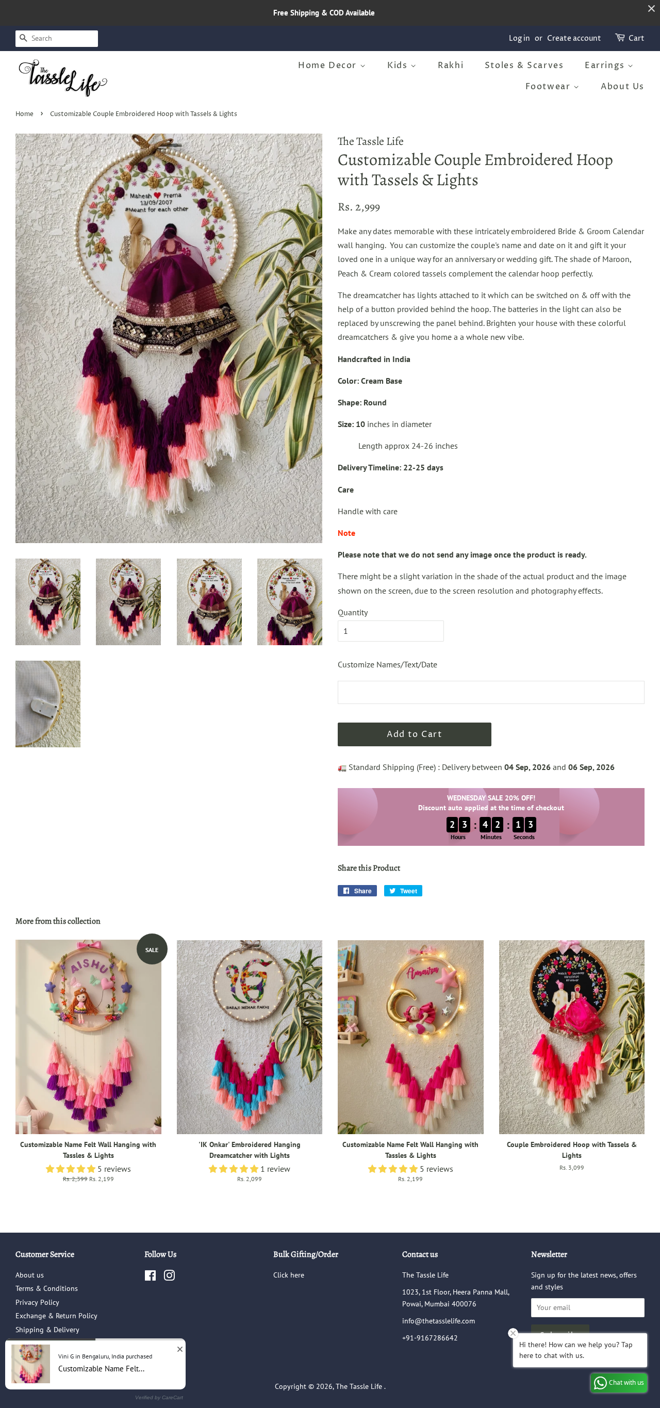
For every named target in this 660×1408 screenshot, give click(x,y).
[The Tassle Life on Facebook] (150, 1277)
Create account (574, 38)
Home (24, 114)
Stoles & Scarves (524, 65)
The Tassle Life (360, 1386)
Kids (398, 65)
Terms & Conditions (46, 1288)
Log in (519, 38)
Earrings (606, 65)
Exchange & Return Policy (56, 1315)
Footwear (549, 86)
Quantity (353, 612)
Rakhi (451, 65)
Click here (288, 1275)
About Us (623, 86)
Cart (637, 38)
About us (29, 1275)
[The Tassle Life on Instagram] (169, 1277)
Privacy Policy (37, 1302)
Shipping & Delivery (47, 1329)
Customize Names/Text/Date (387, 664)
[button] (71, 1169)
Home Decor (329, 65)
